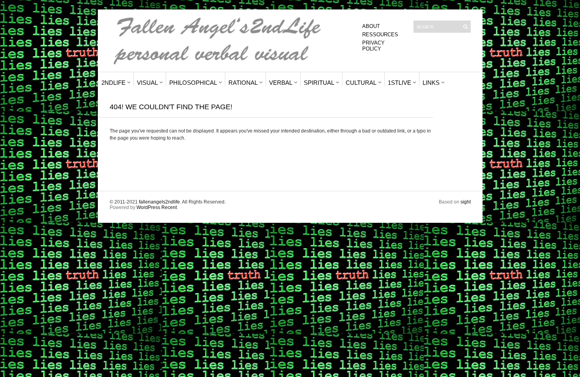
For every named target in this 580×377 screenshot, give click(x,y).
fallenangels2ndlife (159, 202)
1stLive (399, 82)
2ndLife (113, 82)
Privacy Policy (373, 46)
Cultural (361, 82)
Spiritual (319, 82)
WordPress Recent (157, 207)
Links (431, 82)
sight (465, 202)
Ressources (380, 34)
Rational (243, 82)
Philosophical (193, 82)
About (371, 26)
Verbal (280, 82)
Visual (147, 82)
